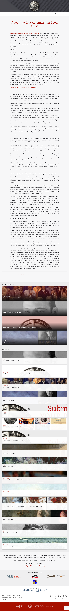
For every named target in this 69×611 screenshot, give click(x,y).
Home (3, 14)
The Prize (8, 14)
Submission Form (17, 14)
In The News (26, 14)
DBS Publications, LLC (62, 598)
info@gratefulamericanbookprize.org (34, 566)
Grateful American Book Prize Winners (21, 275)
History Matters (34, 14)
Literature (44, 14)
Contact (51, 14)
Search (58, 14)
